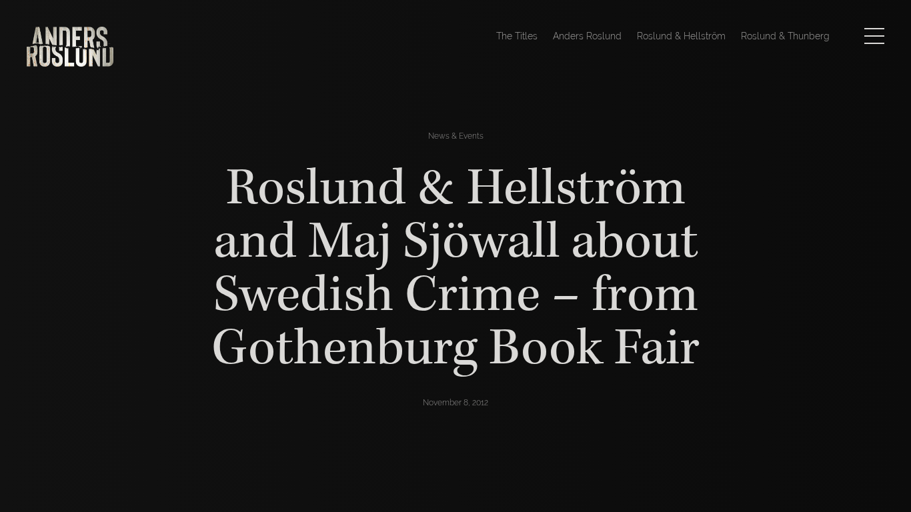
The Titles (517, 36)
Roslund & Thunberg (785, 36)
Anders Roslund (587, 36)
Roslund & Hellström (681, 36)
